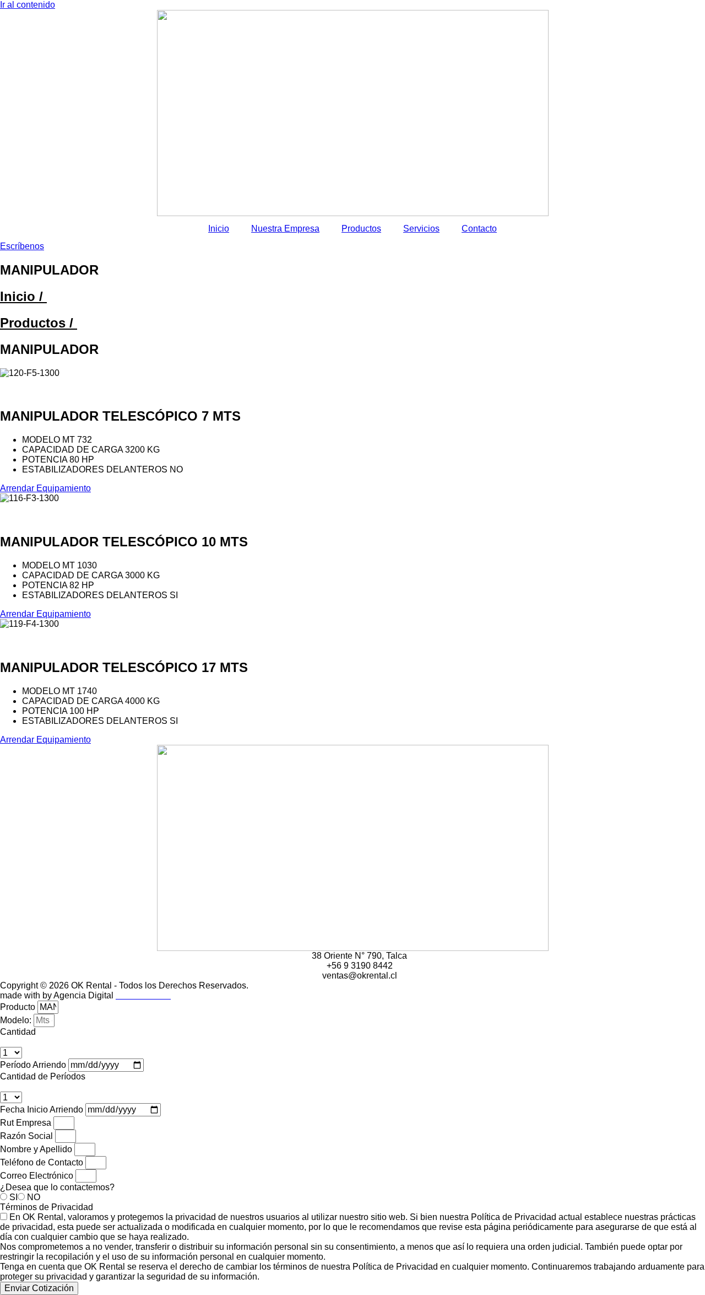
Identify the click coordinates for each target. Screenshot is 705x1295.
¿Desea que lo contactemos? (57, 1187)
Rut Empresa (26, 1122)
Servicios (421, 228)
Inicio (218, 228)
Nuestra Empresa (285, 228)
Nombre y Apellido (37, 1149)
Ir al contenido (27, 4)
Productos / (38, 322)
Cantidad (18, 1031)
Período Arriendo (34, 1065)
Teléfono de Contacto (42, 1162)
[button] (352, 383)
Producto (18, 1007)
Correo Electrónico (37, 1175)
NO (33, 1197)
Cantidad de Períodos (42, 1076)
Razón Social (27, 1136)
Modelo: (17, 1020)
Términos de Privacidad (46, 1207)
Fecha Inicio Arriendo (42, 1109)
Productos (361, 228)
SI (13, 1197)
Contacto (479, 228)
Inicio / (23, 296)
